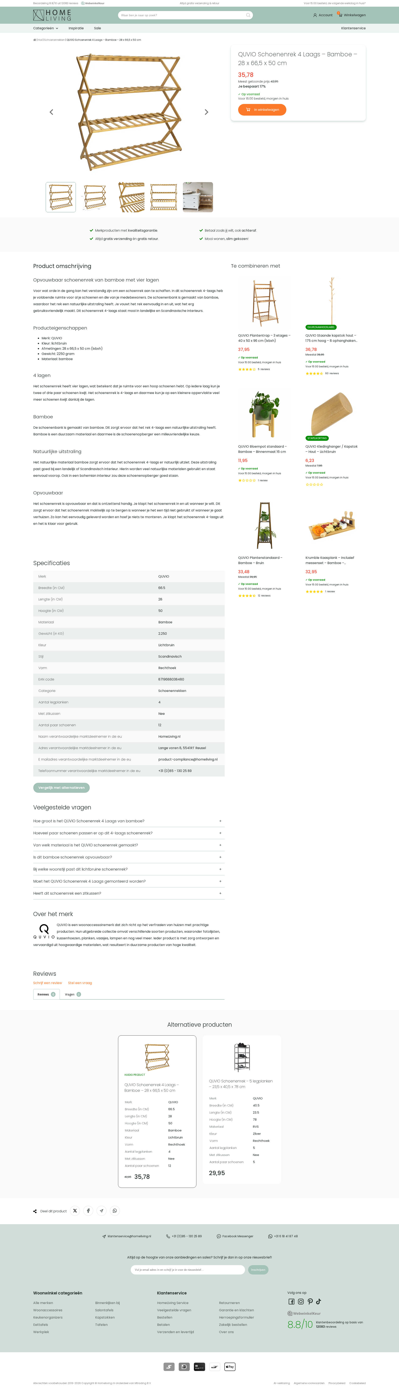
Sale (97, 28)
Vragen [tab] (69, 994)
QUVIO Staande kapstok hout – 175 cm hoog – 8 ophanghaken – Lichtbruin (332, 327)
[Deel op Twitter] (75, 1211)
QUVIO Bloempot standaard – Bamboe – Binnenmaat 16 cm (264, 438)
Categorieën (43, 28)
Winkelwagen (352, 14)
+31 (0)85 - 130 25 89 (187, 1236)
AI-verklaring (282, 1383)
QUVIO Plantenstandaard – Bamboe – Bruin (264, 549)
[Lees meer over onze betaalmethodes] (169, 1367)
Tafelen (101, 1324)
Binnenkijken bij (107, 1302)
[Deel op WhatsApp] (115, 1211)
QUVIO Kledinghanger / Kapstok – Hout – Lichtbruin (332, 438)
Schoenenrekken (54, 40)
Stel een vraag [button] (80, 983)
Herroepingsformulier (236, 1317)
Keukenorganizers (48, 1317)
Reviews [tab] (43, 994)
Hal (40, 40)
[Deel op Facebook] (88, 1211)
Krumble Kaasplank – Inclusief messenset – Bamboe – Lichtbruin (332, 549)
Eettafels (40, 1324)
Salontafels (104, 1310)
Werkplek (41, 1332)
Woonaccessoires (47, 1310)
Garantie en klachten (236, 1310)
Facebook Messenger (238, 1236)
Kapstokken (105, 1317)
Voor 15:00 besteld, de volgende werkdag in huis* (335, 3)
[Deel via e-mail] (101, 1211)
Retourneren (229, 1302)
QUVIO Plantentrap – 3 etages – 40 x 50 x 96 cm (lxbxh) (264, 327)
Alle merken (43, 1302)
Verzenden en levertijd (175, 1332)
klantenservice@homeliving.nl (129, 1236)
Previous (52, 112)
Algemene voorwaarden (309, 1383)
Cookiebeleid (357, 1383)
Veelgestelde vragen (174, 1310)
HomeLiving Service (172, 1302)
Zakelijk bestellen (233, 1324)
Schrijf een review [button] (47, 983)
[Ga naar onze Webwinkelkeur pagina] (91, 3)
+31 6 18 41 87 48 (286, 1236)
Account (326, 15)
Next (206, 112)
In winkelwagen (266, 109)
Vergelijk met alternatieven (61, 787)
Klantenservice (353, 28)
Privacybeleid (337, 1383)
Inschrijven (258, 1269)
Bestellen (164, 1317)
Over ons (226, 1332)
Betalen (163, 1324)
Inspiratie (76, 28)
